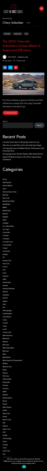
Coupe (5, 248)
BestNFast (6, 204)
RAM (4, 391)
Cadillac (6, 223)
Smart (5, 416)
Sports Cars (7, 420)
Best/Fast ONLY (9, 201)
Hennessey (7, 282)
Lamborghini (7, 313)
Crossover (6, 251)
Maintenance (7, 335)
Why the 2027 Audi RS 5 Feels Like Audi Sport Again (22, 145)
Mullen (5, 363)
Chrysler (6, 235)
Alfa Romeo (7, 182)
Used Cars (6, 451)
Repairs (5, 395)
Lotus (5, 326)
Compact (6, 238)
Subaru (5, 426)
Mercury (6, 351)
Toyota (5, 445)
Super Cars (6, 429)
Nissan (5, 373)
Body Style (7, 210)
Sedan (5, 410)
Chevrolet (7, 34)
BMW (5, 207)
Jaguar (5, 301)
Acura (5, 179)
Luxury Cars (7, 332)
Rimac (5, 401)
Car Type (6, 229)
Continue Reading (10, 113)
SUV (26, 34)
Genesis (6, 276)
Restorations (7, 398)
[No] (44, 463)
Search (5, 121)
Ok (24, 467)
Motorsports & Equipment (12, 360)
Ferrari (5, 267)
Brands (5, 214)
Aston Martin (8, 185)
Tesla (4, 441)
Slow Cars (6, 413)
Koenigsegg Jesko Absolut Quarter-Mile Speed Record (23, 154)
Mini (4, 354)
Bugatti (5, 217)
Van (4, 454)
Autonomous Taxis (10, 192)
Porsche (6, 388)
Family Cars (17, 34)
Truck (5, 448)
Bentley (5, 195)
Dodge (5, 254)
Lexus (5, 320)
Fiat (4, 270)
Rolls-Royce (7, 407)
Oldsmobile (7, 379)
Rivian (5, 404)
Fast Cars (6, 263)
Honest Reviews (9, 288)
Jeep (4, 304)
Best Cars (6, 198)
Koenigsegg (7, 310)
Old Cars (6, 376)
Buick (5, 220)
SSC (4, 423)
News (5, 370)
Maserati (6, 338)
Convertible (7, 245)
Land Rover (7, 317)
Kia (4, 307)
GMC (4, 279)
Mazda (5, 341)
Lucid (5, 329)
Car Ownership (8, 226)
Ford (4, 273)
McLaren (6, 345)
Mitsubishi (6, 357)
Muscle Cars (7, 366)
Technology (7, 438)
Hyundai (6, 295)
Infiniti (5, 298)
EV (4, 257)
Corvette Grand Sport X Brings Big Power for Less (21, 142)
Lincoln (5, 323)
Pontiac (5, 385)
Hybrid (5, 292)
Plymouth (6, 382)
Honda (5, 285)
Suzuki (5, 435)
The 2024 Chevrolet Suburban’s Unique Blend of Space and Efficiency (21, 45)
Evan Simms (12, 57)
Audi (4, 189)
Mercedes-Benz (8, 348)
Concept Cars (8, 242)
